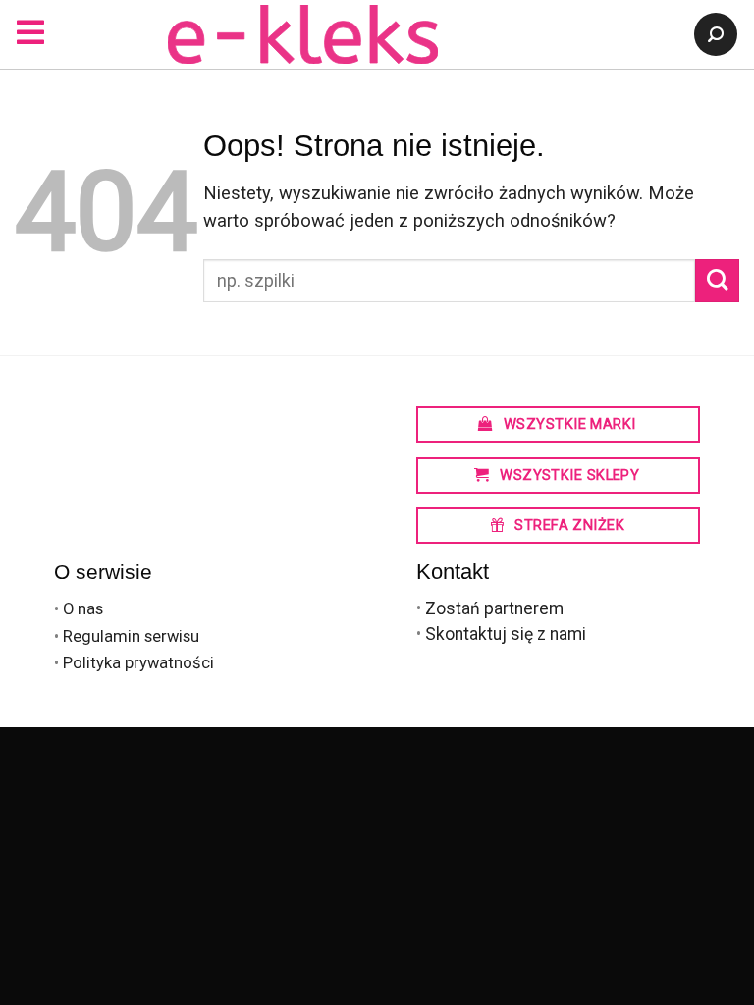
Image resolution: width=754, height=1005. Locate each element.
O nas (83, 609)
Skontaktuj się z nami (505, 634)
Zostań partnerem (494, 608)
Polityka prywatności (138, 663)
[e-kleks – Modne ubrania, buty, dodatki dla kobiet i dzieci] (303, 34)
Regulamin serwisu (131, 636)
